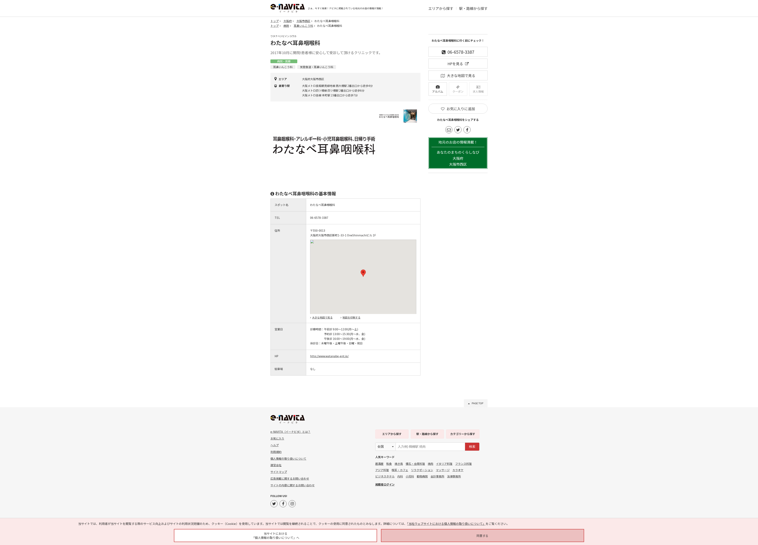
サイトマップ (278, 472)
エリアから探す (440, 8)
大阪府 (287, 21)
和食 (389, 464)
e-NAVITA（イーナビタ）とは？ (290, 432)
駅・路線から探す (473, 8)
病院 (286, 26)
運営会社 (275, 465)
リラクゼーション (422, 470)
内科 (400, 476)
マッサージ (443, 470)
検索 (472, 446)
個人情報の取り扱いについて (288, 458)
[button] (363, 273)
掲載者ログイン (385, 484)
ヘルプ (274, 445)
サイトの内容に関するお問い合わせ (292, 485)
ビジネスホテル (385, 476)
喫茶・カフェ (400, 470)
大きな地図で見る (322, 317)
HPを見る (455, 63)
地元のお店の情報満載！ (458, 153)
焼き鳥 (399, 464)
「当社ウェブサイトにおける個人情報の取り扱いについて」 (446, 524)
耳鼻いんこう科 (303, 26)
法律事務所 (454, 476)
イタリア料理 (444, 464)
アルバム (437, 91)
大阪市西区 (303, 21)
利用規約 (275, 452)
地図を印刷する (351, 317)
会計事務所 (437, 476)
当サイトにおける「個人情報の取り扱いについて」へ (275, 535)
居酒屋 (379, 464)
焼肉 (430, 464)
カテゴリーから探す (462, 434)
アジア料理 (382, 470)
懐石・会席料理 (415, 464)
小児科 (410, 476)
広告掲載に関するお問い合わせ (289, 478)
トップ (274, 21)
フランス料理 (463, 464)
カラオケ (457, 470)
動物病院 (422, 476)
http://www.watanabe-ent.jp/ (329, 356)
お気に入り (277, 438)
